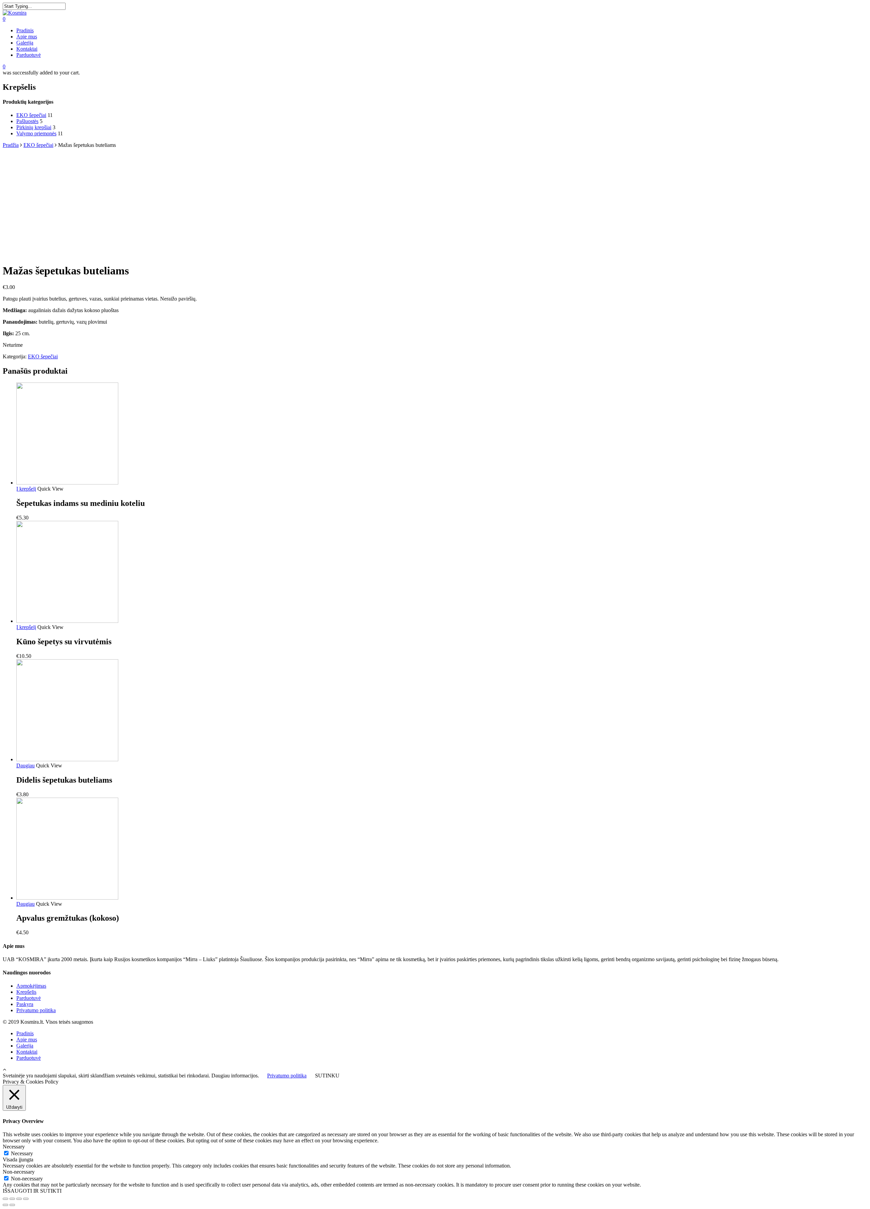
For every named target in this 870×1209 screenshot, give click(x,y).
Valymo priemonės (36, 133)
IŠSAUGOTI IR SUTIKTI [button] (32, 1191)
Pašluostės (27, 121)
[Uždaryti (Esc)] (5, 1199)
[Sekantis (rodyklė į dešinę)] (12, 1205)
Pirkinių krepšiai (33, 127)
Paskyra (24, 1004)
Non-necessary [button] (19, 1172)
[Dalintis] (12, 1199)
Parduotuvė (28, 55)
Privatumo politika (36, 1010)
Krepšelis (26, 992)
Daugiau (25, 765)
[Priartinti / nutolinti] (26, 1199)
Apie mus (26, 36)
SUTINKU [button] (327, 1075)
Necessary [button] (14, 1147)
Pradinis (25, 30)
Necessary (22, 1153)
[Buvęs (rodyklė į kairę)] (5, 1205)
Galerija (24, 43)
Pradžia (11, 145)
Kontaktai (26, 49)
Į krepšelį (26, 489)
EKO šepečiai (31, 115)
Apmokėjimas (31, 986)
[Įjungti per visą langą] (19, 1199)
